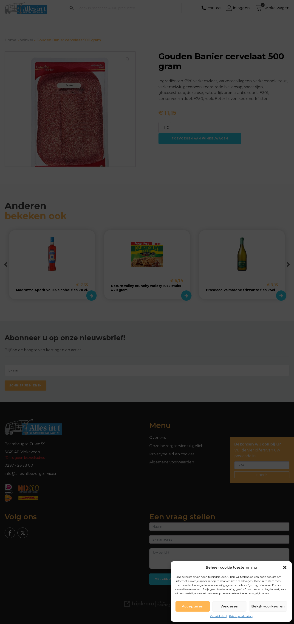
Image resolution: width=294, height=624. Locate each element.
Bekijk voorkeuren (268, 606)
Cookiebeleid (218, 616)
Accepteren (192, 606)
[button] (285, 567)
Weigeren (229, 606)
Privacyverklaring (241, 616)
